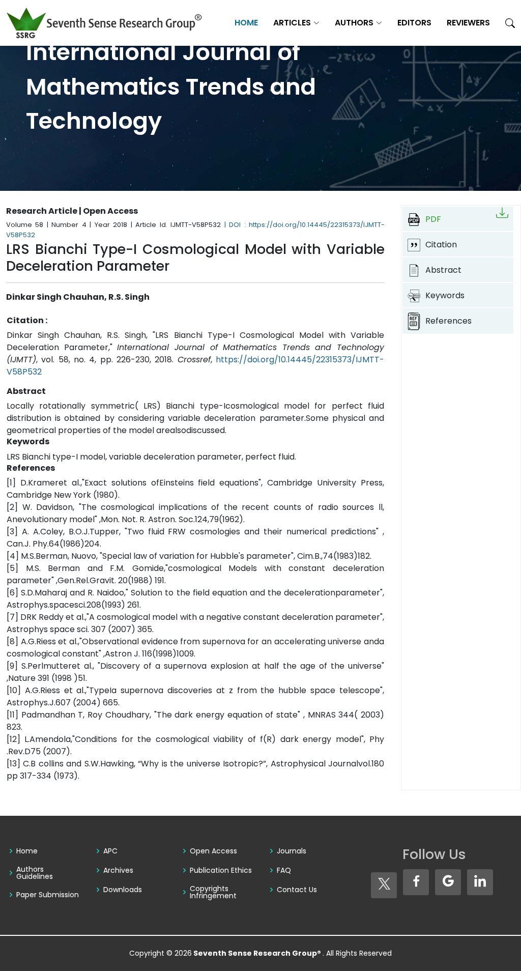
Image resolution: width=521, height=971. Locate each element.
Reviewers (468, 22)
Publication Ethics (221, 870)
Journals (291, 850)
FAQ (284, 870)
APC (110, 850)
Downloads (122, 889)
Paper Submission (47, 894)
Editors (414, 22)
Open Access (213, 850)
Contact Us (297, 889)
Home (246, 22)
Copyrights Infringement (213, 892)
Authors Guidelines (34, 873)
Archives (118, 870)
